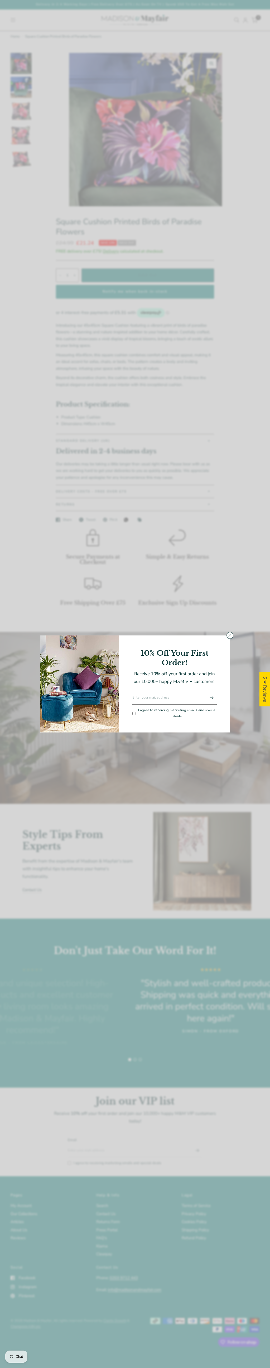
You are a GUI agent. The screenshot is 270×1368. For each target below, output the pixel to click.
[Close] (229, 635)
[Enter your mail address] (211, 698)
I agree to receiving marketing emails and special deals (177, 713)
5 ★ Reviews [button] (265, 689)
